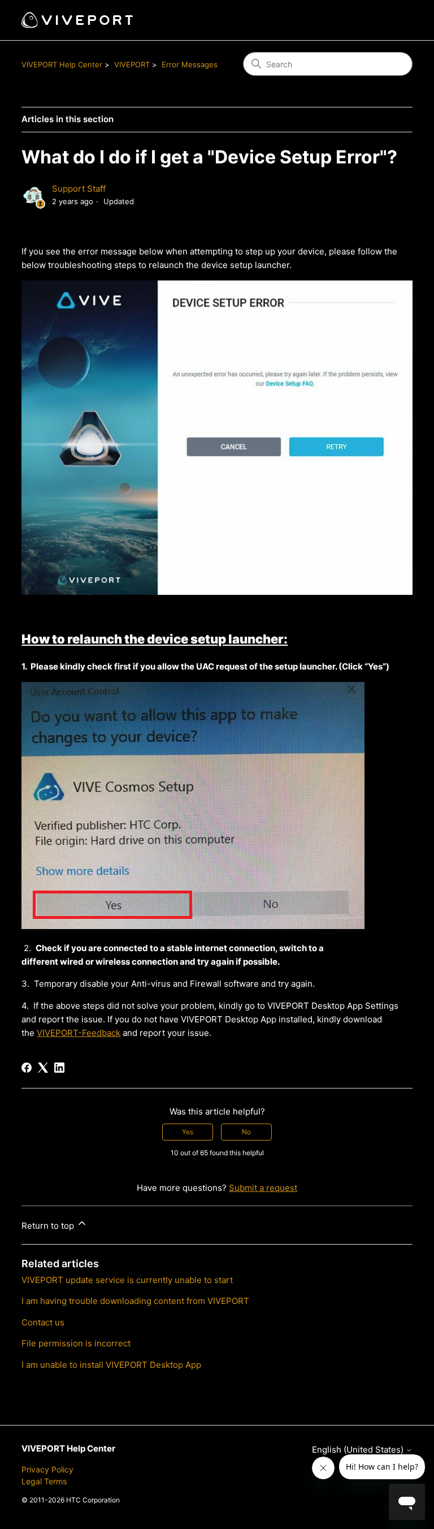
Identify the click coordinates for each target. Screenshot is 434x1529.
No (246, 1132)
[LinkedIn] (59, 1067)
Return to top (48, 1225)
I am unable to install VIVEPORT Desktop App (111, 1364)
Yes (187, 1132)
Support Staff (79, 188)
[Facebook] (26, 1067)
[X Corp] (43, 1067)
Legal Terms (44, 1481)
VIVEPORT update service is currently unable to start (127, 1280)
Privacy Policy (47, 1469)
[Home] (77, 20)
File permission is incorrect (76, 1343)
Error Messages (190, 64)
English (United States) (359, 1449)
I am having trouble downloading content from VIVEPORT (135, 1300)
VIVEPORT (132, 64)
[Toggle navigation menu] (392, 20)
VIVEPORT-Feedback (78, 1032)
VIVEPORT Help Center (61, 64)
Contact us (42, 1322)
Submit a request (263, 1187)
